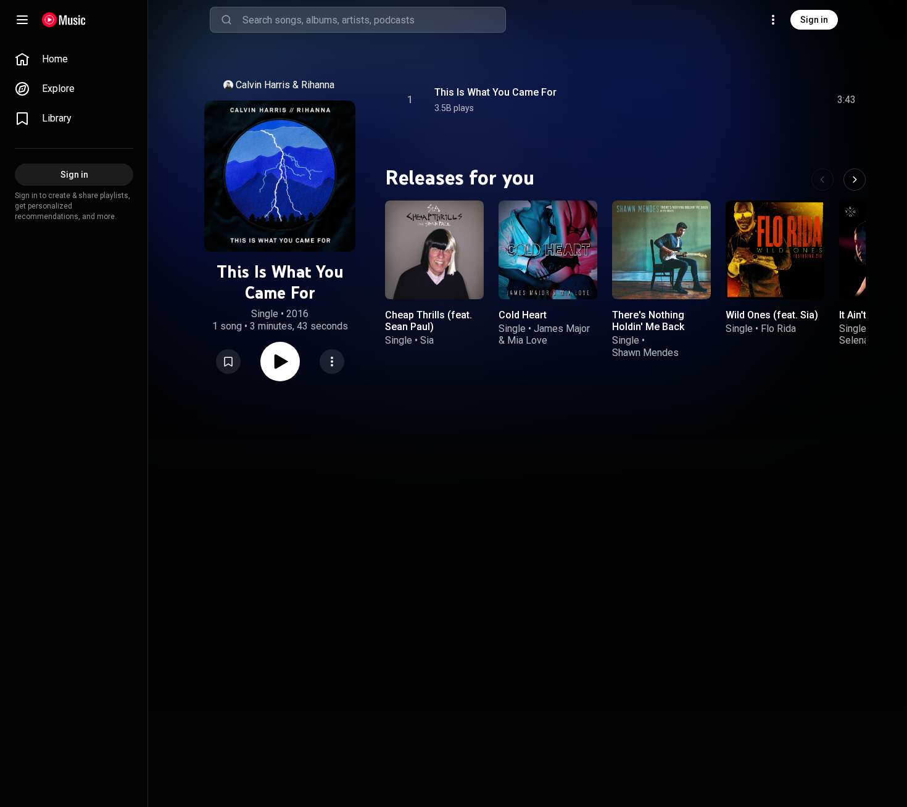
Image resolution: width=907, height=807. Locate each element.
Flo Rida (778, 328)
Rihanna (317, 85)
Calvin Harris (263, 85)
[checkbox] (847, 100)
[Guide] (22, 19)
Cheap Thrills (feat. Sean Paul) (428, 321)
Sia (427, 340)
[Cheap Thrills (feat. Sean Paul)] (434, 250)
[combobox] (373, 19)
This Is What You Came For (495, 92)
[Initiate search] (226, 20)
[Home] (64, 19)
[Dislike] (777, 100)
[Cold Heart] (548, 250)
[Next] (854, 179)
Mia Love (527, 340)
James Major (562, 328)
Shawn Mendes (645, 352)
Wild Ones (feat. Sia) (772, 315)
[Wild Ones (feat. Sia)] (775, 250)
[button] (228, 361)
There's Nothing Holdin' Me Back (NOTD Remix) (648, 326)
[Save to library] (228, 361)
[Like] (753, 100)
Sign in (814, 20)
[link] (74, 59)
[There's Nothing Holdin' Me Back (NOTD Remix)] (661, 250)
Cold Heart (523, 315)
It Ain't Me (861, 315)
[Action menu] (332, 361)
